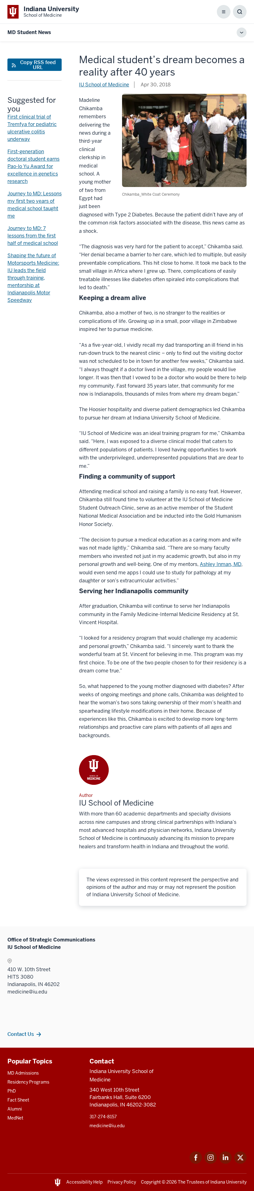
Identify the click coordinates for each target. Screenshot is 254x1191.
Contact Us (20, 1034)
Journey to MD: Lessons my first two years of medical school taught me (34, 204)
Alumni (14, 1109)
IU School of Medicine (104, 84)
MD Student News (29, 32)
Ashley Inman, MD (220, 564)
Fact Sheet (18, 1100)
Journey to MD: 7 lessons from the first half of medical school (32, 235)
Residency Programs (28, 1082)
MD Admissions (23, 1073)
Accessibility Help (84, 1182)
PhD (11, 1091)
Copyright (151, 1182)
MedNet (15, 1118)
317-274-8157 (103, 1116)
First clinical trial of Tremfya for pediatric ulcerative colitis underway (32, 128)
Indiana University (228, 1182)
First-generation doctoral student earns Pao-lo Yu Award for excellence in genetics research (33, 166)
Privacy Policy (121, 1182)
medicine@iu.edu (107, 1125)
